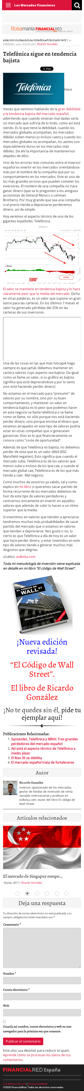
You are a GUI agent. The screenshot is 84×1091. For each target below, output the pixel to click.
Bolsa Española (35, 40)
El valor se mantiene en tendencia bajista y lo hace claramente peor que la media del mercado (41, 291)
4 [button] (47, 893)
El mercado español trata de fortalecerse (42, 762)
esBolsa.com (25, 556)
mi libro (25, 486)
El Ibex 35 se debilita (26, 758)
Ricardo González (47, 44)
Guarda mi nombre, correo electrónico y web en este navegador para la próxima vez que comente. (37, 1029)
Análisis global (14, 40)
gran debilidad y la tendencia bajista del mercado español (41, 111)
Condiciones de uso (14, 1083)
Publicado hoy (56, 40)
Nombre (9, 973)
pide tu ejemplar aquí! (51, 713)
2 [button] (27, 893)
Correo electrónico (16, 989)
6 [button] (66, 893)
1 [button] (17, 893)
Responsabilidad (37, 1083)
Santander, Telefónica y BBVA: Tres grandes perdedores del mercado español (44, 741)
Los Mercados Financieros (34, 5)
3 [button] (37, 893)
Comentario (12, 924)
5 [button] (57, 893)
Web (6, 1005)
